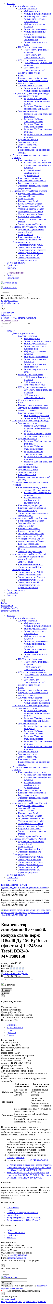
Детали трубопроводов (23, 6)
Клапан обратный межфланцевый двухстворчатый (32, 173)
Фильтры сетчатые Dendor (30, 211)
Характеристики (15, 1027)
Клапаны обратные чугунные (32, 160)
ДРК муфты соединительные (32, 60)
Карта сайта (12, 1215)
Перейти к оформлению (34, 1301)
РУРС (21, 75)
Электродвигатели (21, 242)
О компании (13, 1207)
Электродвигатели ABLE (30, 245)
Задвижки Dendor (26, 196)
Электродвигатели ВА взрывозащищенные (29, 258)
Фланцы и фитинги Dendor (31, 214)
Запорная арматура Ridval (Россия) (29, 227)
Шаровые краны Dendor (29, 216)
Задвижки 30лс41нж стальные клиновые (33, 125)
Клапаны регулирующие (30, 178)
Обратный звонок (9, 320)
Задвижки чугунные (28, 96)
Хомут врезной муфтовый (36, 88)
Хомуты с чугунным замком (37, 14)
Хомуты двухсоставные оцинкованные (35, 20)
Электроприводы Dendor (30, 224)
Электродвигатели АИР (29, 247)
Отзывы (11, 1030)
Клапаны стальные (27, 147)
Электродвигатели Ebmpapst (32, 250)
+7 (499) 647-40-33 (39, 1160)
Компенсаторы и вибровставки (33, 78)
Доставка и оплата (16, 263)
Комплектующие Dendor (30, 204)
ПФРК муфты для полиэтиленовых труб (34, 56)
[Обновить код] (9, 1277)
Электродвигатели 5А (28, 255)
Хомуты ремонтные (27, 8)
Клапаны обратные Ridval (30, 237)
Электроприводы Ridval (29, 239)
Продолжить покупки (11, 1301)
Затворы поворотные (28, 144)
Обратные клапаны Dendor (31, 206)
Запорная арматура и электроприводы (30, 93)
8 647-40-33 (9, 300)
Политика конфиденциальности (22, 1212)
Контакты (11, 268)
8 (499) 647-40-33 (9, 318)
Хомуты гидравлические (36, 29)
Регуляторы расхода (27, 183)
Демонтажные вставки (29, 73)
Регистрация (13, 278)
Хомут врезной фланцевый (37, 91)
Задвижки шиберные (28, 139)
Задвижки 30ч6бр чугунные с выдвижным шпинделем (37, 107)
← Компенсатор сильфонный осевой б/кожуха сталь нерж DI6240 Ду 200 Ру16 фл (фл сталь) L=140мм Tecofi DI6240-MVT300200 (29, 1167)
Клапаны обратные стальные (32, 180)
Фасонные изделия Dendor (31, 209)
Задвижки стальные (27, 111)
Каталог (11, 3)
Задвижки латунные (28, 142)
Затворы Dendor (25, 198)
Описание (12, 1025)
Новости (11, 1210)
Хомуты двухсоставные (35, 16)
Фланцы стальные (26, 83)
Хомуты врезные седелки (30, 85)
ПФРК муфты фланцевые (30, 47)
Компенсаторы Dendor (29, 201)
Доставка (11, 1032)
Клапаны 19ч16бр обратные (37, 162)
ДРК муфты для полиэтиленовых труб (34, 68)
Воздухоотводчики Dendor (31, 193)
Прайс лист (12, 265)
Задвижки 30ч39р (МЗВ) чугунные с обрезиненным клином (37, 101)
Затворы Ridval (25, 234)
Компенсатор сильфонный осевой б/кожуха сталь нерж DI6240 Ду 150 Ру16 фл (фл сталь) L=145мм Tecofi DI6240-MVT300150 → (29, 1175)
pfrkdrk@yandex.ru (10, 303)
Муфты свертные (32, 11)
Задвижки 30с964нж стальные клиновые (33, 120)
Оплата (10, 1035)
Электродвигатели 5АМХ (30, 252)
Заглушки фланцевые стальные (33, 80)
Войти (10, 275)
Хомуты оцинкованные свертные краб (35, 38)
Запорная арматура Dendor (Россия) (29, 191)
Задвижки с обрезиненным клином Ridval (31, 230)
